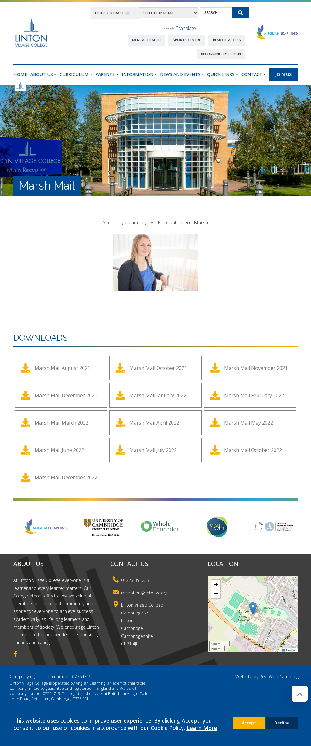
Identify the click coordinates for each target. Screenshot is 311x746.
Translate (186, 28)
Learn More (201, 727)
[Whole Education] (160, 526)
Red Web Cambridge (280, 676)
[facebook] (17, 654)
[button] (253, 608)
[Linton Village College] (31, 32)
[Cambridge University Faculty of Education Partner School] (103, 526)
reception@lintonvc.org (144, 593)
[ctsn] (217, 526)
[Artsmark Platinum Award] (274, 526)
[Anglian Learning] (277, 31)
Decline (281, 723)
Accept (249, 723)
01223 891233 (135, 580)
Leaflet (290, 650)
